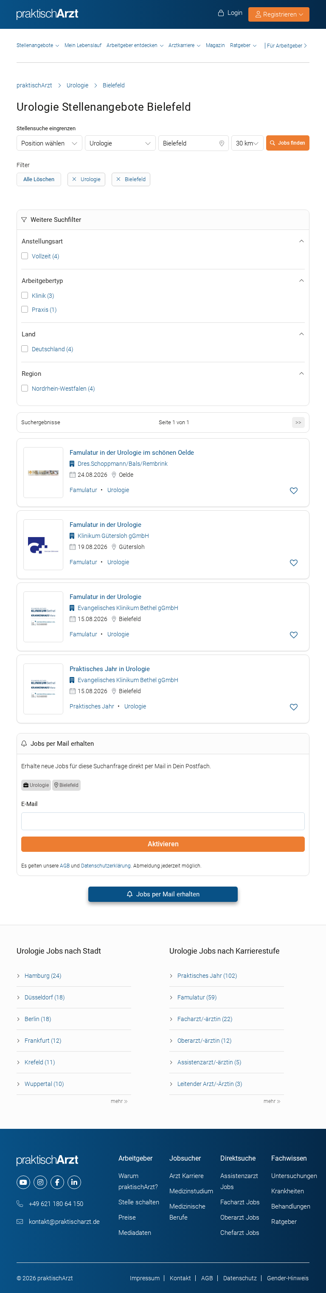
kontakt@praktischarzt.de (63, 1222)
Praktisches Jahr (92, 706)
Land (28, 334)
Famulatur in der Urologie (105, 525)
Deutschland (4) (52, 349)
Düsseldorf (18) (45, 997)
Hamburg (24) (43, 975)
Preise (127, 1217)
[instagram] (40, 1182)
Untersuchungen (294, 1176)
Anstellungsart (42, 241)
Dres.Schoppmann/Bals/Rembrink (122, 463)
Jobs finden (291, 143)
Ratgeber (240, 45)
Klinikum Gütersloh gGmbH (112, 535)
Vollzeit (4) (45, 256)
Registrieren (279, 14)
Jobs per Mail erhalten (167, 894)
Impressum (145, 1278)
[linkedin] (74, 1182)
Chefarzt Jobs (239, 1233)
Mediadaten (134, 1233)
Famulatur (83, 490)
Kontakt (180, 1278)
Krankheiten (287, 1191)
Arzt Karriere (186, 1176)
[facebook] (57, 1182)
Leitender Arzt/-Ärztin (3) (209, 1083)
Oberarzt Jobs (239, 1217)
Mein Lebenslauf (83, 45)
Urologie (77, 85)
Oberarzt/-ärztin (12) (204, 1040)
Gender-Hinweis (288, 1278)
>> (298, 422)
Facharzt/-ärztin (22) (205, 1019)
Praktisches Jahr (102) (207, 975)
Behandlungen (290, 1206)
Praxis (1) (44, 309)
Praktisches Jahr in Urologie (110, 669)
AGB (65, 866)
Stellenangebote (35, 45)
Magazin (215, 45)
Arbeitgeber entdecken (132, 45)
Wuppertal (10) (44, 1083)
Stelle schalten (138, 1202)
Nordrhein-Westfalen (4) (63, 388)
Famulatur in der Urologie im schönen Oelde (132, 452)
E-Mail (29, 803)
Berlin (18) (38, 1019)
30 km (244, 143)
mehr (117, 1101)
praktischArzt (34, 85)
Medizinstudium (191, 1191)
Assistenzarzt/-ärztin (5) (209, 1062)
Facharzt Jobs (240, 1202)
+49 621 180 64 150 (55, 1204)
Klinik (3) (43, 295)
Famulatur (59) (197, 997)
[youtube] (23, 1182)
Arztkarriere (181, 45)
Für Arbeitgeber (284, 45)
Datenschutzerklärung (106, 866)
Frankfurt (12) (43, 1040)
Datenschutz (240, 1278)
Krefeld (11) (40, 1062)
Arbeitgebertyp (42, 281)
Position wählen (43, 143)
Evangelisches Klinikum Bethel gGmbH (127, 608)
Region (31, 374)
